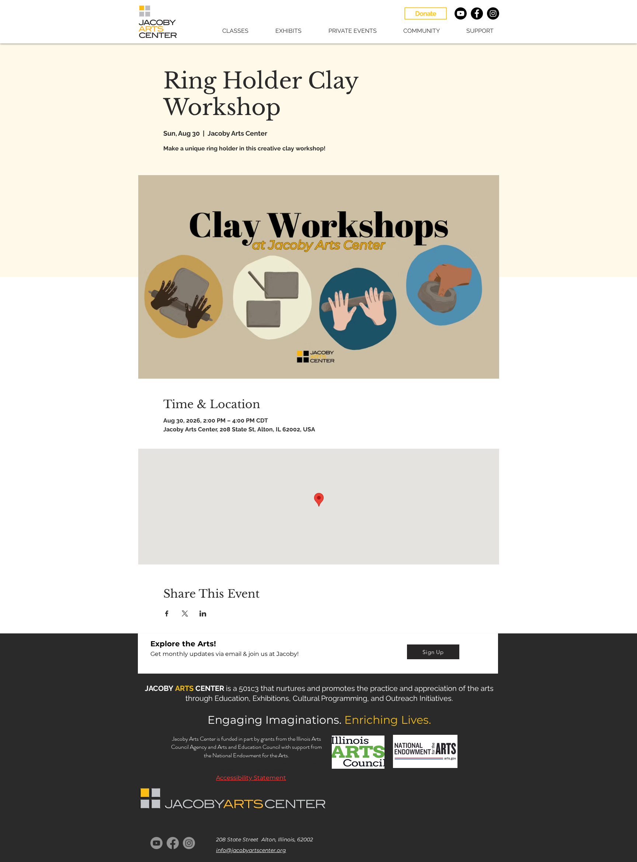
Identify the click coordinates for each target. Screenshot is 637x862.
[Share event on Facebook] (166, 613)
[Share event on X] (184, 613)
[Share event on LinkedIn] (202, 613)
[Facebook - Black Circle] (477, 13)
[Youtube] (461, 13)
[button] (227, 31)
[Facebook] (173, 843)
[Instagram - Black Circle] (493, 13)
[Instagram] (189, 843)
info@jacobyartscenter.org (251, 850)
